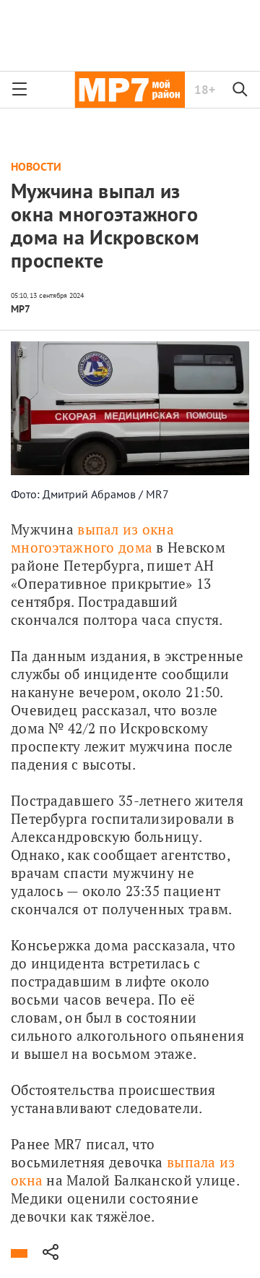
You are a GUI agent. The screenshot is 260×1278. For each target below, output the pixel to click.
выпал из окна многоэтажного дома (94, 538)
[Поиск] (240, 90)
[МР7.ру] (129, 90)
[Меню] (19, 90)
